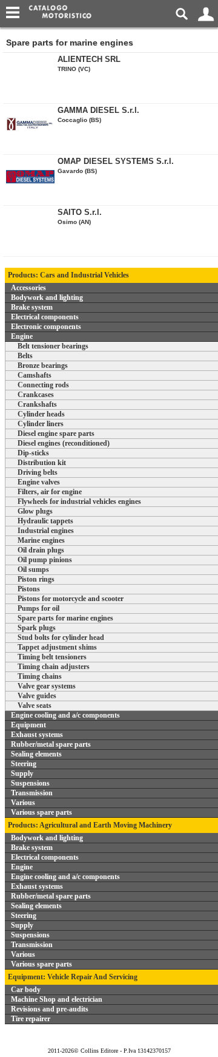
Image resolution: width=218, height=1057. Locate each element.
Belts (25, 356)
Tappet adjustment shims (57, 647)
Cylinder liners (41, 424)
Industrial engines (46, 530)
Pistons (29, 589)
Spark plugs (37, 628)
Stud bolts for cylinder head (61, 637)
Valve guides (37, 696)
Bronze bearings (43, 365)
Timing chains (40, 676)
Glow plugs (35, 511)
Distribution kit (42, 462)
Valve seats (34, 705)
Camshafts (34, 375)
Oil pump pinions (45, 560)
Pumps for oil (38, 608)
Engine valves (39, 482)
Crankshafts (37, 404)
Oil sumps (33, 569)
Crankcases (36, 394)
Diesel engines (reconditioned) (64, 443)
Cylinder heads (41, 414)
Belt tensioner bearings (53, 346)
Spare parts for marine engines (65, 618)
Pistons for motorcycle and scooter (71, 598)
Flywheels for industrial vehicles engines (79, 501)
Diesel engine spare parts (56, 433)
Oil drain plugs (41, 550)
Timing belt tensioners (52, 657)
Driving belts (38, 472)
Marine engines (41, 540)
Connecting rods (43, 385)
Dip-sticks (33, 453)
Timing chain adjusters (54, 666)
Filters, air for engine (50, 492)
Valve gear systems (47, 686)
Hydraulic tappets (45, 521)
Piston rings (36, 579)
